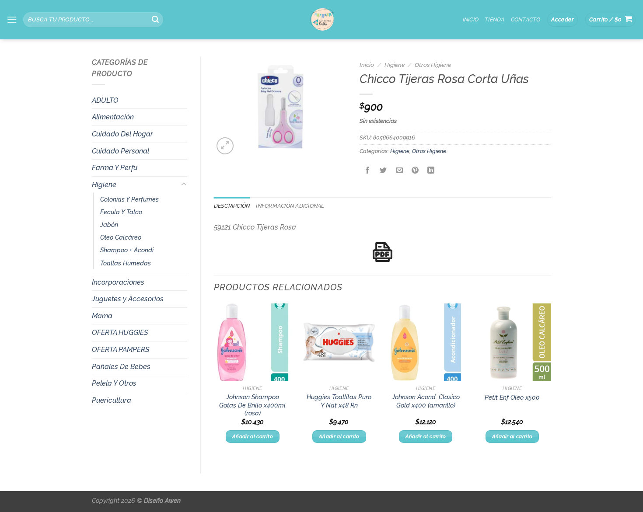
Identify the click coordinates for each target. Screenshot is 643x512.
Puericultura (111, 400)
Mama (102, 316)
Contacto (526, 19)
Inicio (471, 19)
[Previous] (214, 381)
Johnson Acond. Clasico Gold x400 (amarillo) (426, 401)
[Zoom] (225, 145)
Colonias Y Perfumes (129, 199)
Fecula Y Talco (121, 212)
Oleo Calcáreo (120, 237)
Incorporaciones (118, 282)
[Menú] (12, 19)
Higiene (104, 185)
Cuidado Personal (120, 151)
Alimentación (113, 117)
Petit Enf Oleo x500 (512, 397)
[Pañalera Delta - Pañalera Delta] (321, 19)
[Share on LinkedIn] (431, 171)
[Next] (550, 381)
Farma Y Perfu (114, 168)
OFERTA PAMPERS (120, 349)
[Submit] (155, 19)
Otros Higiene (433, 64)
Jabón (109, 224)
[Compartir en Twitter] (383, 171)
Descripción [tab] (232, 205)
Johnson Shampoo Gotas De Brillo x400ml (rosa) (252, 405)
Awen (173, 500)
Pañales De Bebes (121, 366)
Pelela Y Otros (114, 383)
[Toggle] (183, 184)
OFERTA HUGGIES (120, 332)
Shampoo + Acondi (127, 250)
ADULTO (105, 100)
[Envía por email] (399, 171)
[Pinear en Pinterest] (415, 171)
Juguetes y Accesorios (128, 299)
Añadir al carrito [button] (252, 436)
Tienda (495, 19)
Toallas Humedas (125, 263)
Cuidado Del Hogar (122, 134)
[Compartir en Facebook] (367, 171)
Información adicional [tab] (290, 205)
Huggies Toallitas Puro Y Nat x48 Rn (339, 401)
